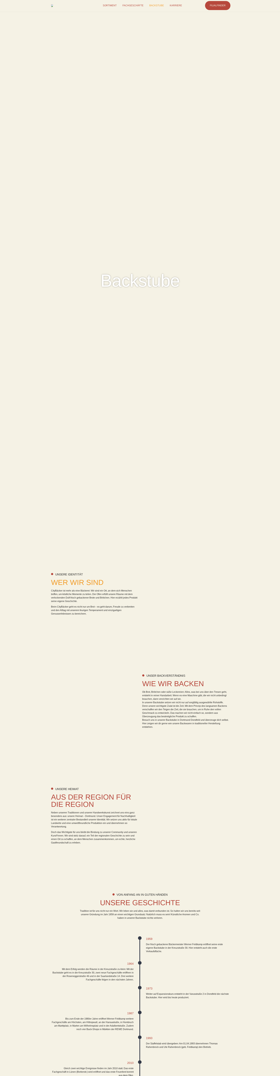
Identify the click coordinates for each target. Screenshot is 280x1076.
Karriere (176, 5)
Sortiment (110, 5)
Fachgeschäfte (133, 5)
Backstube (156, 5)
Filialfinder (218, 5)
